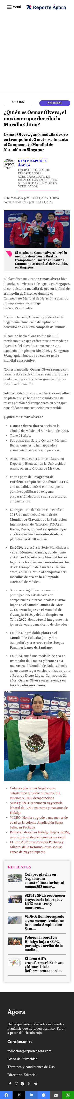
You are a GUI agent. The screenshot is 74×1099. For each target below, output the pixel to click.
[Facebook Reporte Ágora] (10, 1084)
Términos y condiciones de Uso (31, 1067)
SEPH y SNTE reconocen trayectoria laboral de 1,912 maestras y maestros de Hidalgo (39, 808)
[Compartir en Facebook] (6, 1095)
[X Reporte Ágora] (29, 1084)
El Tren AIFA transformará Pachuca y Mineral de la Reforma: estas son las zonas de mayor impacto (37, 847)
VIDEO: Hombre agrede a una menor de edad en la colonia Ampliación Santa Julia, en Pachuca (39, 822)
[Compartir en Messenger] (44, 1095)
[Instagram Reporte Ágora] (16, 1084)
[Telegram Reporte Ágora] (35, 1084)
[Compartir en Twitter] (19, 1095)
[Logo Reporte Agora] (46, 9)
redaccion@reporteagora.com (29, 1051)
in (31, 1095)
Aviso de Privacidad (22, 1059)
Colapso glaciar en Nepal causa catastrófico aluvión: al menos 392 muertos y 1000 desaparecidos (35, 793)
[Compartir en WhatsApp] (68, 1095)
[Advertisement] (37, 53)
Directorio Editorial (22, 1075)
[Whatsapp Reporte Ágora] (22, 1084)
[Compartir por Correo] (56, 1095)
